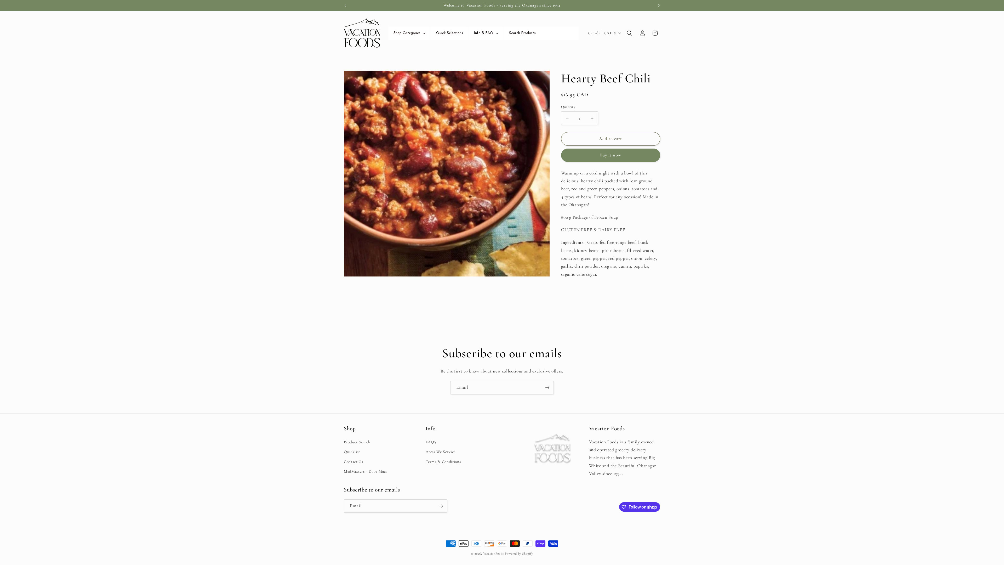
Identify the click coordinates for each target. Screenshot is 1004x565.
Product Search (357, 442)
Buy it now (610, 155)
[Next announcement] (659, 5)
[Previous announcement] (345, 5)
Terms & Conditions (443, 461)
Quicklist (352, 451)
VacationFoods (493, 553)
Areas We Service (441, 451)
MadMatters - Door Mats (365, 471)
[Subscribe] (547, 387)
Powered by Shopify (519, 553)
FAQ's (431, 442)
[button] (629, 33)
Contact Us (353, 461)
